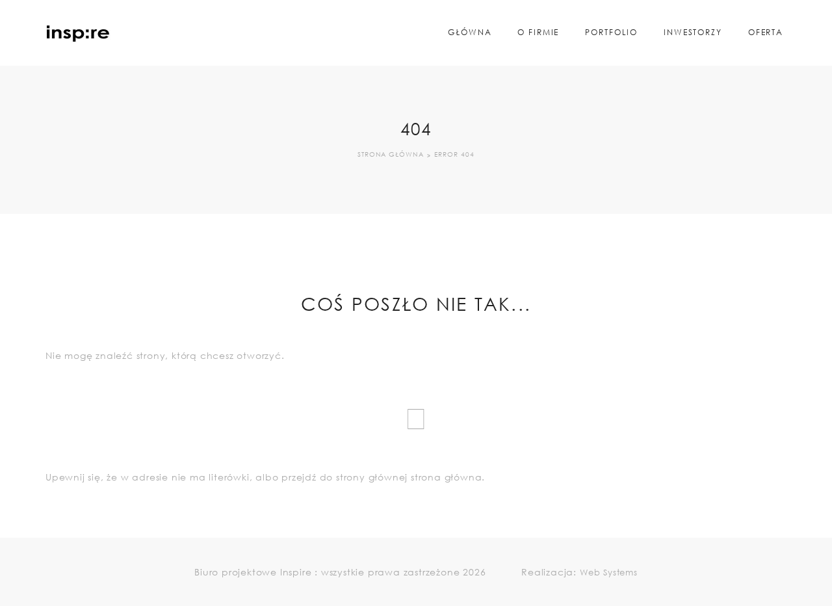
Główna (469, 32)
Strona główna (391, 155)
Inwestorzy (693, 32)
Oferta (765, 32)
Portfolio (611, 32)
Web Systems (609, 572)
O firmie (538, 32)
